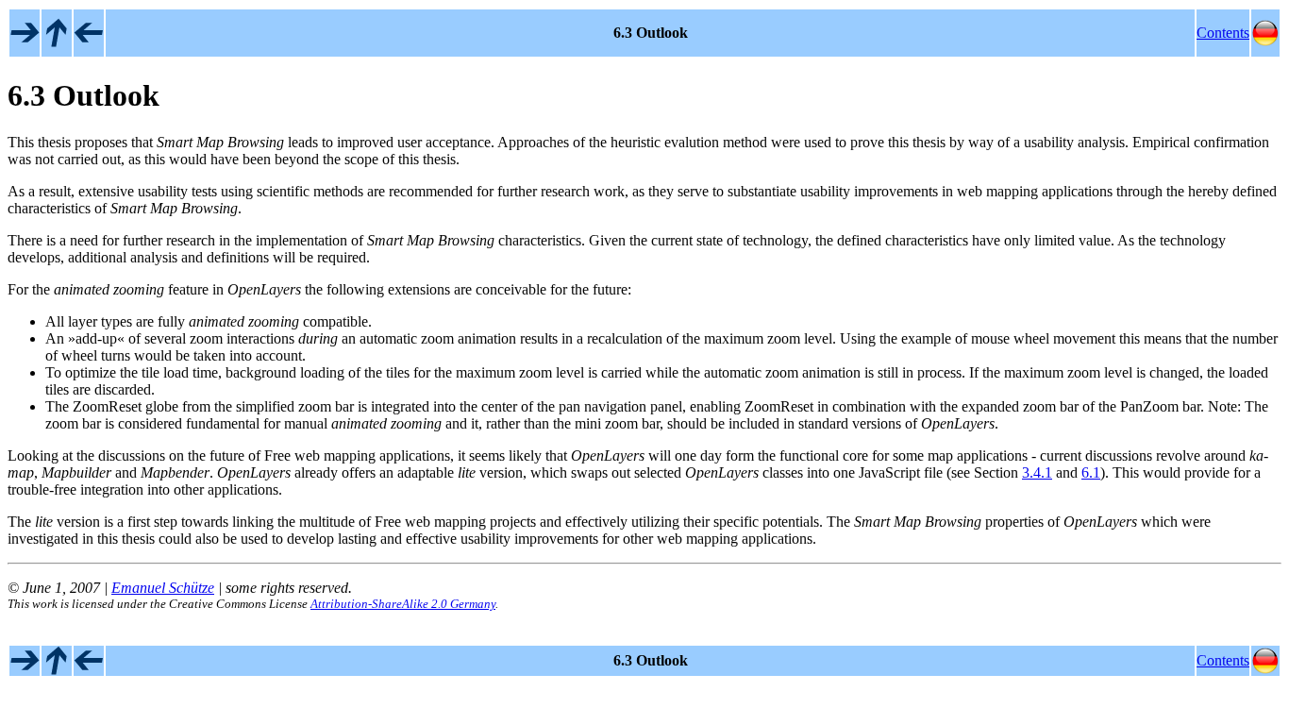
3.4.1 (1037, 472)
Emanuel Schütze (162, 588)
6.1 (1090, 472)
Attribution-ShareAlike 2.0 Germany (402, 604)
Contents (1223, 33)
